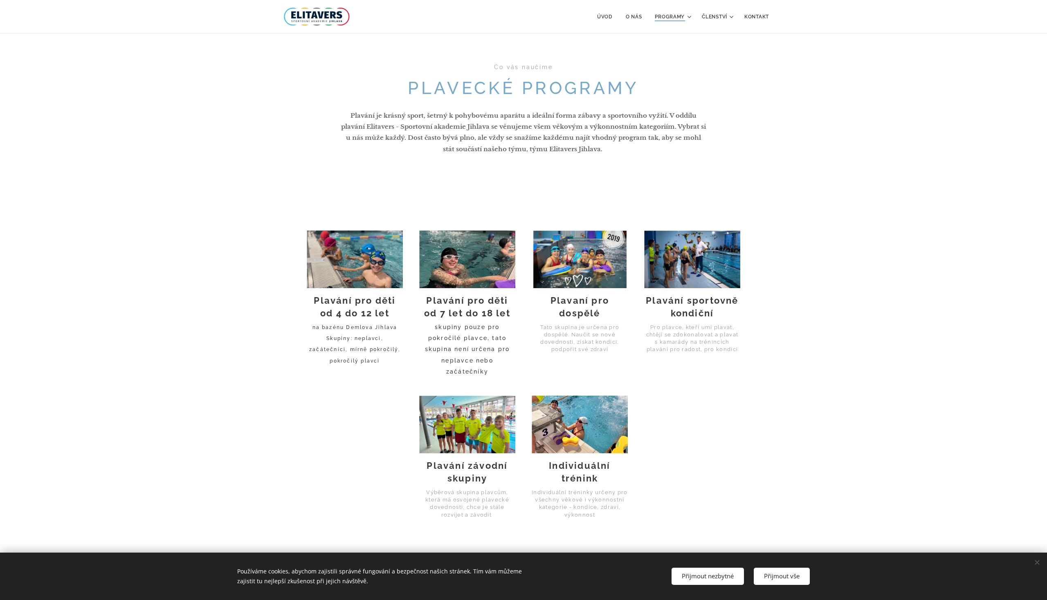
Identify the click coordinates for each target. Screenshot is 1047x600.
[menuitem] (607, 17)
